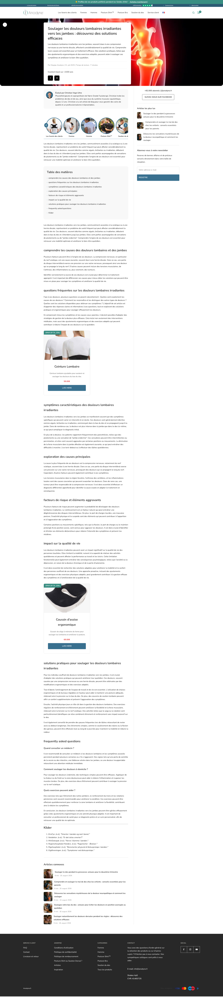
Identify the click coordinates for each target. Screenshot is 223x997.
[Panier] (198, 13)
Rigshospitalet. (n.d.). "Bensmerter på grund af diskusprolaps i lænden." (78, 847)
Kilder (50, 213)
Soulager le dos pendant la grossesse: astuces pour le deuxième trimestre (86, 872)
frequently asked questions (59, 208)
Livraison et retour (31, 956)
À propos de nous (169, 5)
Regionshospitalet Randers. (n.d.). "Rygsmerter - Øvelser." (72, 844)
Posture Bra (123, 12)
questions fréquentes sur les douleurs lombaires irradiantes (73, 182)
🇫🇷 (164, 12)
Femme (83, 12)
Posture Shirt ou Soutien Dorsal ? (68, 961)
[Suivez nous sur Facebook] (184, 949)
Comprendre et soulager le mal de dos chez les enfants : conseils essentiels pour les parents (161, 125)
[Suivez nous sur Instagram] (190, 949)
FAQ (25, 947)
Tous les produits (105, 969)
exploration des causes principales (62, 191)
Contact (26, 952)
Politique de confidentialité (65, 952)
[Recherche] (193, 13)
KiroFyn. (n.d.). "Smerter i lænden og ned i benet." (69, 834)
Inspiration (58, 969)
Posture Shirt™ (107, 12)
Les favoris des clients (67, 12)
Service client (153, 12)
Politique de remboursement (66, 956)
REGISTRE (143, 177)
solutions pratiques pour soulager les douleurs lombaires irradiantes (76, 204)
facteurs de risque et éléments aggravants (65, 195)
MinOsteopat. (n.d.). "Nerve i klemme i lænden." (68, 840)
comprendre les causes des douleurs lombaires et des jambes (73, 178)
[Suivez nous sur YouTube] (196, 949)
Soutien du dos (137, 12)
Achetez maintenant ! (139, 2)
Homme (93, 12)
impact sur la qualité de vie (59, 200)
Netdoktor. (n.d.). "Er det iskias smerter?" (65, 837)
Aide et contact (195, 5)
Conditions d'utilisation (63, 947)
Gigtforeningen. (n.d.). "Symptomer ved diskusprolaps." (71, 850)
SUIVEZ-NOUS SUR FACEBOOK (158, 97)
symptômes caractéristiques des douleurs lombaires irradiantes (74, 187)
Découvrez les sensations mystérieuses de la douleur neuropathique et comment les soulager (161, 137)
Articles (57, 965)
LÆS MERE (67, 388)
